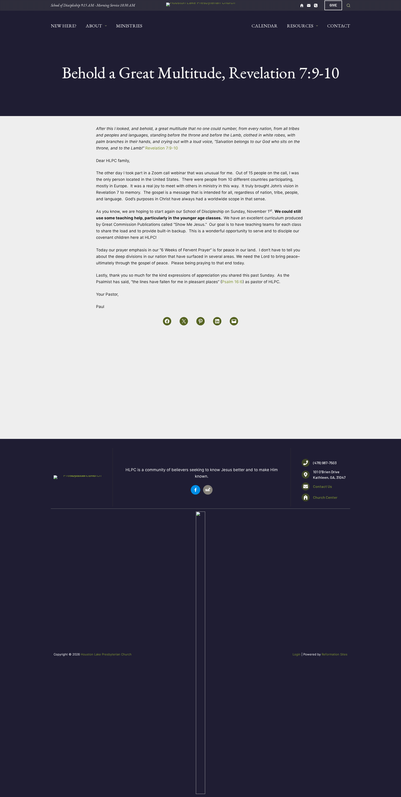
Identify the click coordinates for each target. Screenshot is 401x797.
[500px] (302, 5)
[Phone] (315, 5)
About (94, 26)
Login (297, 654)
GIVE (333, 5)
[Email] (308, 5)
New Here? (63, 26)
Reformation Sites (334, 654)
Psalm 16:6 (232, 281)
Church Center (325, 497)
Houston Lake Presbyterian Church (106, 654)
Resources (300, 26)
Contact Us (322, 486)
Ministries (129, 26)
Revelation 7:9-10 (161, 148)
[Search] (348, 5)
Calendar (265, 26)
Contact (338, 26)
